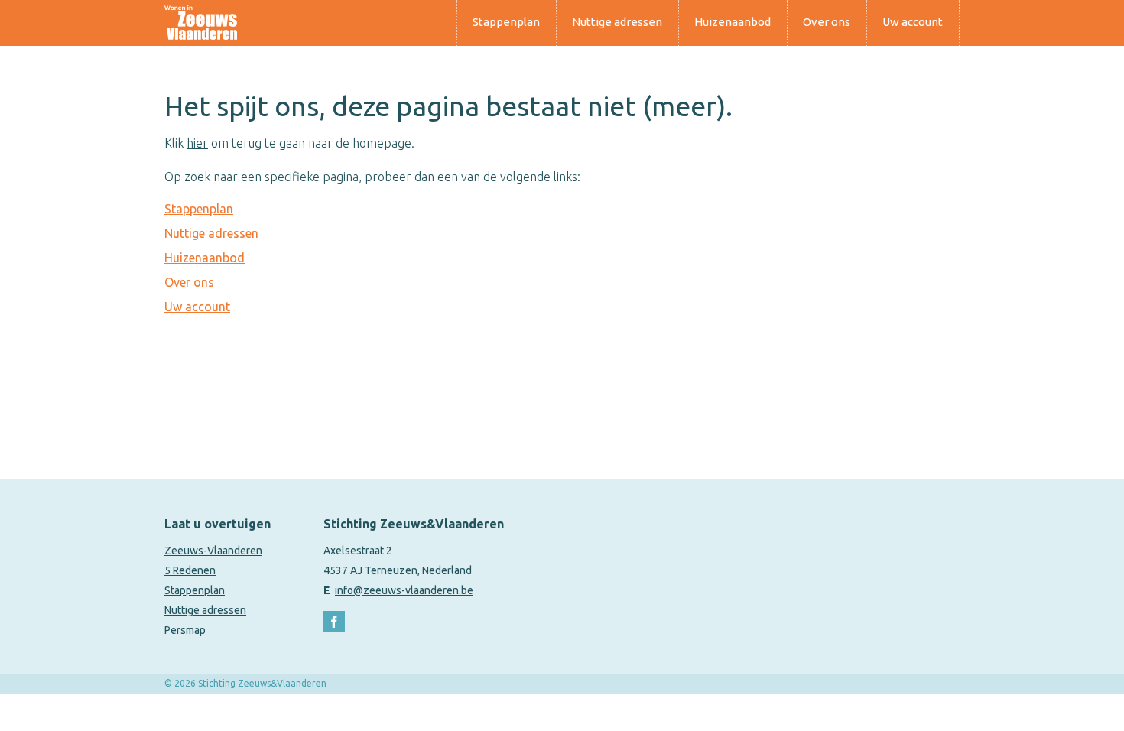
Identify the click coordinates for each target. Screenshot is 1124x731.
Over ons (826, 21)
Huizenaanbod (732, 21)
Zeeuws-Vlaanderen (213, 550)
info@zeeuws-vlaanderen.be (404, 590)
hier (197, 143)
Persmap (185, 630)
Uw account (912, 21)
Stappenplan (506, 21)
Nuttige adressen (617, 21)
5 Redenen (190, 570)
